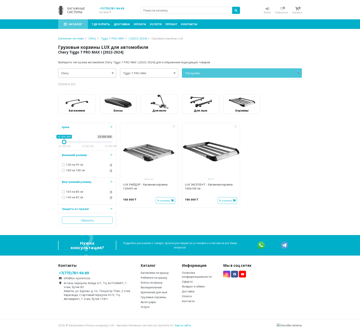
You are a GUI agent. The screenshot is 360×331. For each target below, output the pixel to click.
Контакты (189, 24)
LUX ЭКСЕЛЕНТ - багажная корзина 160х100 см (208, 186)
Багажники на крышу (155, 272)
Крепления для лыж (154, 292)
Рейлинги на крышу (154, 277)
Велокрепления (151, 287)
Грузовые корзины (153, 297)
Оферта (187, 281)
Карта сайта (183, 325)
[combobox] (87, 73)
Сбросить (87, 220)
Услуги (156, 24)
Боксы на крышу (152, 282)
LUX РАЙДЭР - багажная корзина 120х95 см (145, 186)
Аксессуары (148, 302)
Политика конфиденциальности (197, 274)
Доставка (122, 24)
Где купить (101, 24)
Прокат (171, 24)
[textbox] (242, 73)
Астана (104, 12)
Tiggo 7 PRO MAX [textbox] (134, 73)
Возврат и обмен (193, 286)
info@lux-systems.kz (77, 278)
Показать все (66, 84)
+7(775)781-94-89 (111, 8)
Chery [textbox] (65, 73)
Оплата (140, 24)
